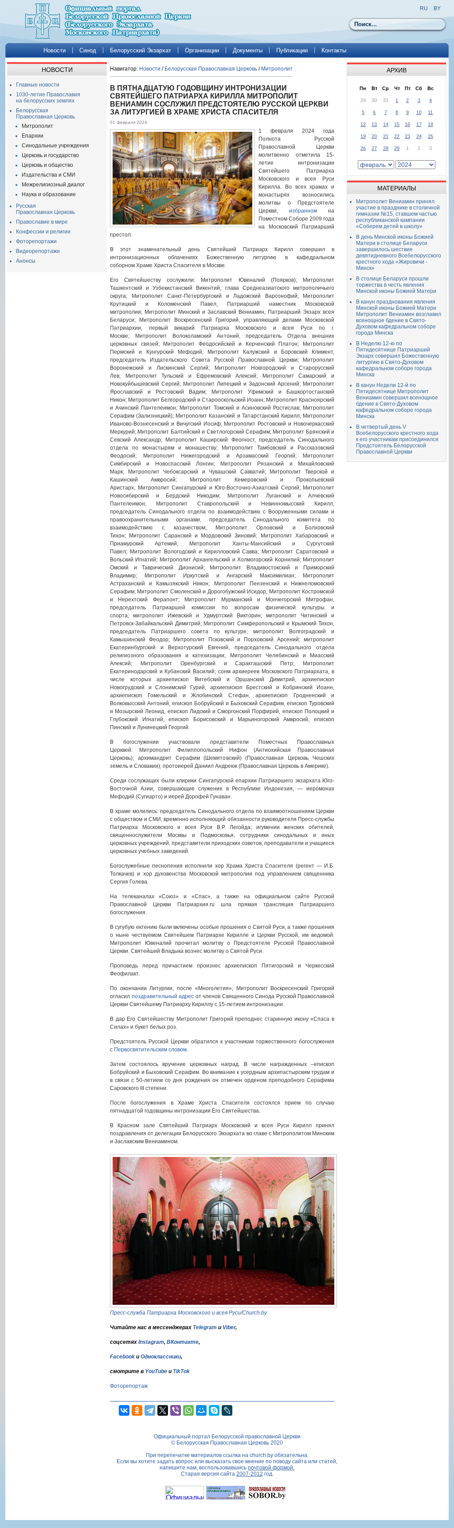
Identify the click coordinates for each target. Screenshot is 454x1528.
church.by (261, 1455)
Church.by (254, 1313)
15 (396, 124)
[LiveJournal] (227, 1410)
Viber (229, 1327)
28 (385, 148)
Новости (54, 50)
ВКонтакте (183, 1342)
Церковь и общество (47, 165)
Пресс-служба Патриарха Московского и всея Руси (175, 1313)
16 (407, 124)
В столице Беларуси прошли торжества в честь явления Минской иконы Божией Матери (396, 285)
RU (424, 8)
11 (430, 112)
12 (363, 124)
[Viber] (175, 1410)
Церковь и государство (50, 155)
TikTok (181, 1371)
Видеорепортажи (38, 251)
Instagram (151, 1342)
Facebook (122, 1357)
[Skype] (214, 1410)
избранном (303, 211)
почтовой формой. (271, 1468)
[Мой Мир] (201, 1410)
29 (396, 148)
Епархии (32, 136)
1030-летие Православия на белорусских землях (48, 97)
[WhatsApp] (188, 1410)
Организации (202, 50)
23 (407, 136)
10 (419, 112)
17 (419, 124)
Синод (87, 50)
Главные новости (37, 85)
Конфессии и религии (43, 232)
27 (374, 148)
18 (430, 124)
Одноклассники (161, 1357)
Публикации (292, 50)
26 (363, 148)
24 (419, 136)
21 (385, 136)
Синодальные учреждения (55, 145)
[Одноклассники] (137, 1410)
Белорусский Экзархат (140, 50)
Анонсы (25, 261)
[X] (162, 1410)
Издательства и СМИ (48, 175)
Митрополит (37, 126)
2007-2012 (249, 1474)
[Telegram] (150, 1410)
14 (385, 124)
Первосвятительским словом (150, 1049)
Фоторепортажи (36, 241)
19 (363, 136)
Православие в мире (42, 222)
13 (374, 124)
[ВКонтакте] (124, 1410)
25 (430, 136)
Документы (247, 50)
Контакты (333, 50)
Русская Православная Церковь (45, 209)
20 (374, 136)
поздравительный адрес (163, 996)
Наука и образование (49, 194)
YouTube (156, 1371)
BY (437, 8)
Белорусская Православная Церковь (45, 113)
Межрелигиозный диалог (53, 185)
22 (396, 136)
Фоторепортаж (129, 1386)
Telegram (205, 1327)
